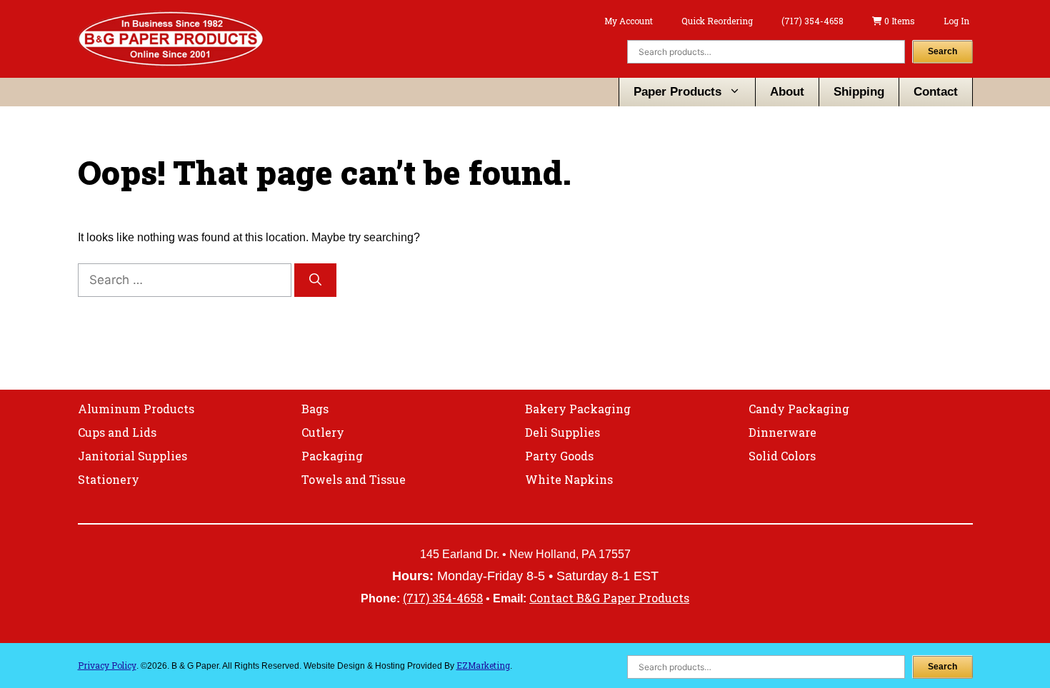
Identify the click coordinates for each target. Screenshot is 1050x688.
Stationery (108, 479)
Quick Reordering (717, 20)
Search (942, 51)
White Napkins (569, 479)
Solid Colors (782, 455)
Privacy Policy (107, 665)
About (787, 91)
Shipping (859, 91)
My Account (628, 20)
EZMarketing (483, 665)
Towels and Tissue (353, 479)
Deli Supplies (562, 432)
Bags (315, 408)
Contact (936, 91)
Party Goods (559, 455)
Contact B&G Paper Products (609, 597)
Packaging (332, 455)
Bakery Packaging (578, 408)
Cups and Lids (117, 432)
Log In (956, 20)
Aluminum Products (136, 408)
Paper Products (677, 91)
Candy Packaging (799, 408)
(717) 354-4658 (812, 20)
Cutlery (322, 432)
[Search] (315, 280)
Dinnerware (782, 432)
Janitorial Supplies (132, 455)
